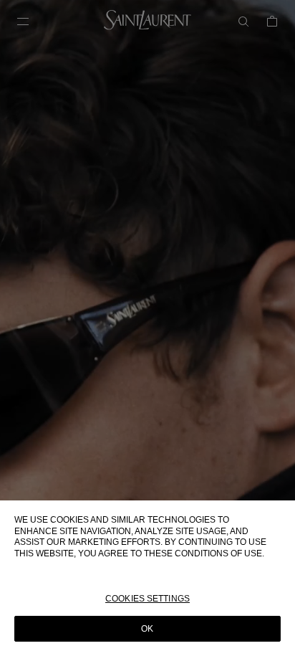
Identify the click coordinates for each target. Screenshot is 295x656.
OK (147, 629)
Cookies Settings (147, 599)
